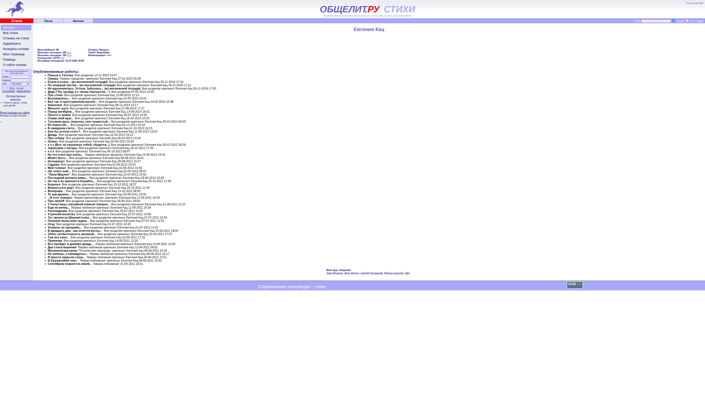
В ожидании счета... (62, 128)
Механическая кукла (62, 250)
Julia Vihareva (334, 272)
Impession (55, 105)
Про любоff (56, 201)
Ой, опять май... (59, 171)
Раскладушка (57, 210)
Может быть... (58, 158)
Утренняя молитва (61, 214)
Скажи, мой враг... (60, 118)
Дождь (52, 134)
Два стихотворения (62, 247)
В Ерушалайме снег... (63, 260)
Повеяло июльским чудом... (68, 220)
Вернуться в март (61, 187)
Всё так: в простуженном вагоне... (72, 101)
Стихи (16, 21)
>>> (69, 52)
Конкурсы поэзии (16, 49)
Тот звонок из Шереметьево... (69, 217)
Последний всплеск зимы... (68, 177)
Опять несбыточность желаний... (72, 234)
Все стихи (10, 33)
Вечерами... (56, 191)
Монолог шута (58, 108)
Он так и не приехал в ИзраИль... (71, 181)
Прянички (55, 240)
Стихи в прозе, (12, 102)
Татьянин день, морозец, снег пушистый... (79, 121)
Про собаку (56, 138)
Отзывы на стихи (16, 38)
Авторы (9, 27)
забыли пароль (23, 91)
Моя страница (13, 54)
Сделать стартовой (694, 3)
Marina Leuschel (394, 272)
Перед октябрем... (61, 111)
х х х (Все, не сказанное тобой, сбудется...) (79, 144)
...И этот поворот (60, 197)
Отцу (51, 224)
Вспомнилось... (59, 98)
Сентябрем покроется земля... (70, 263)
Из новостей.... (58, 124)
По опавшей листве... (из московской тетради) (81, 85)
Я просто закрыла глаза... (66, 257)
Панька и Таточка (60, 75)
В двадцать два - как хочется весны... (75, 230)
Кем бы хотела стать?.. (65, 131)
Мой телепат (57, 167)
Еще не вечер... (59, 207)
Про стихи (55, 95)
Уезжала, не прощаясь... (65, 227)
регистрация (8, 91)
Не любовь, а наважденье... (68, 253)
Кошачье (54, 184)
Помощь (9, 59)
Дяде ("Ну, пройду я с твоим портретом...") (79, 91)
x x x (51, 151)
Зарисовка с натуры (62, 148)
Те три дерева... (59, 194)
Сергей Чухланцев (372, 272)
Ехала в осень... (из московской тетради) (78, 81)
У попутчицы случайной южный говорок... (79, 204)
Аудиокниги (12, 43)
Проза (48, 20)
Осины (53, 141)
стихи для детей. (15, 104)
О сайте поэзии (14, 65)
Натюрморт (56, 161)
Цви (407, 272)
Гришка (53, 78)
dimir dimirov (351, 272)
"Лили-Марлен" (59, 174)
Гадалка (53, 164)
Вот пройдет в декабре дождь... (71, 244)
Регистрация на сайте (15, 112)
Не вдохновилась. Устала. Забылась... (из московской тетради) (94, 88)
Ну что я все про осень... (66, 154)
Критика (78, 20)
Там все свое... (58, 237)
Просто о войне (59, 115)
